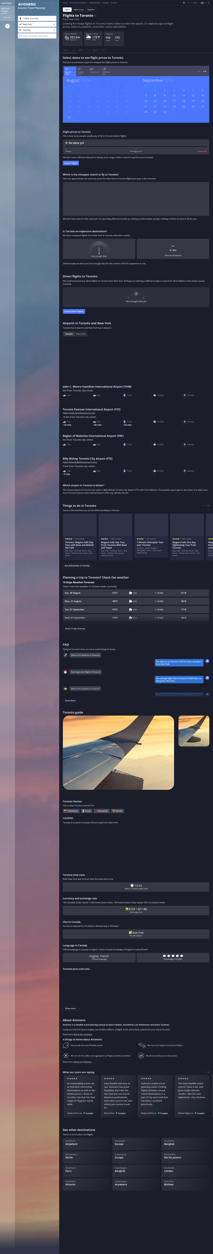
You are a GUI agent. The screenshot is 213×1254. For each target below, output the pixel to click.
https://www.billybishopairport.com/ (80, 462)
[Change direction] (95, 15)
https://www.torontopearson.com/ (79, 413)
